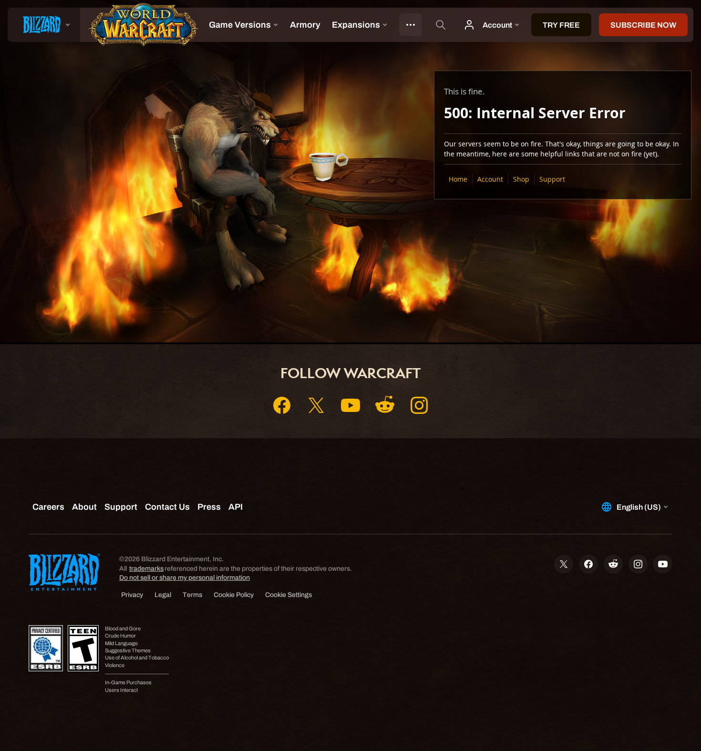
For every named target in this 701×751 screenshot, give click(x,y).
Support (552, 179)
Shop (521, 179)
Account (490, 179)
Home (458, 179)
